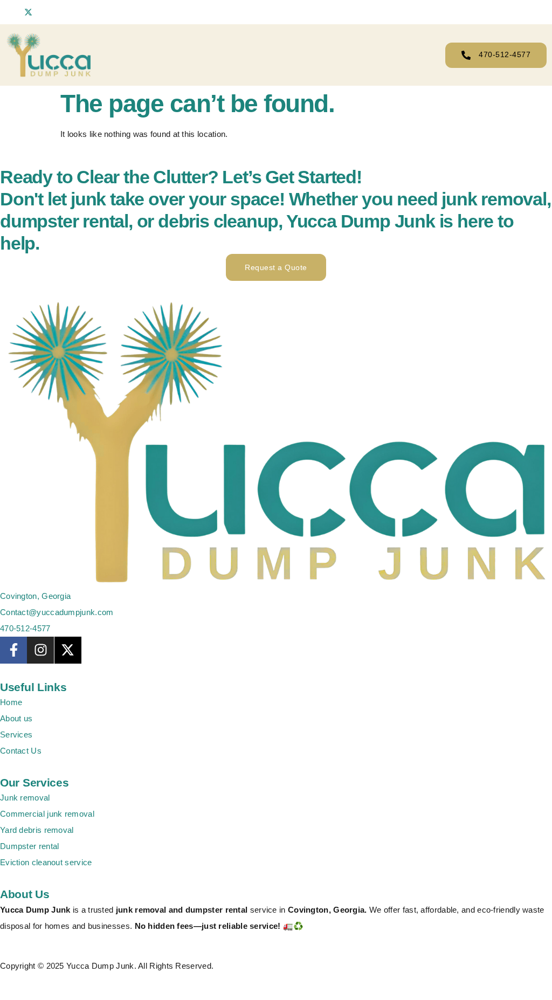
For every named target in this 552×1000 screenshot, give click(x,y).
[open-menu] (415, 55)
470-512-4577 (504, 54)
